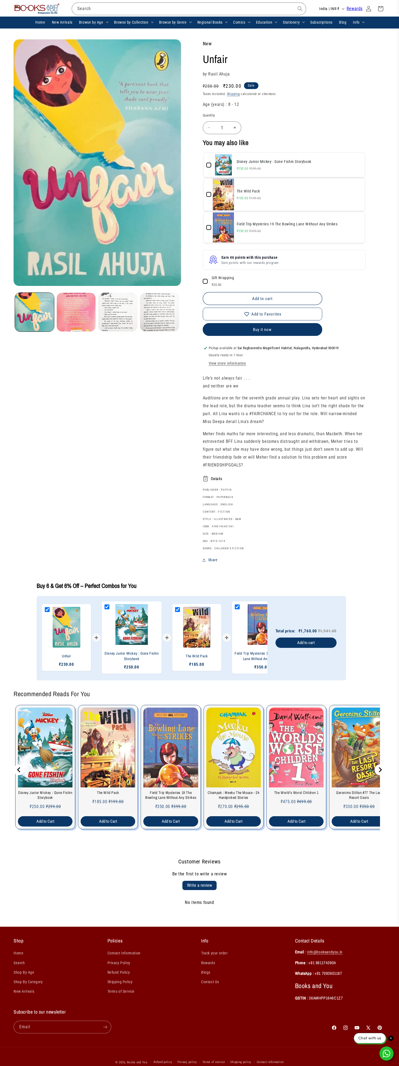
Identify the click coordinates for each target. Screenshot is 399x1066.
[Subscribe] (105, 1027)
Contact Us (210, 982)
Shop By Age (24, 972)
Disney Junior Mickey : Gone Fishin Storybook (45, 795)
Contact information (270, 1062)
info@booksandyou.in (324, 952)
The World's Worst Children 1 (296, 792)
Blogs (205, 972)
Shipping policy (240, 1062)
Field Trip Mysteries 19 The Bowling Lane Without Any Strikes (170, 795)
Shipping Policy (120, 982)
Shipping (233, 94)
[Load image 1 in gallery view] (34, 312)
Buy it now (262, 329)
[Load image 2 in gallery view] (76, 312)
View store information (227, 363)
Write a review (199, 885)
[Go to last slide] (19, 769)
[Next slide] (380, 769)
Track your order (214, 953)
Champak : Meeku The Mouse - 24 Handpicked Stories (233, 795)
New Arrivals (24, 991)
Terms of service (213, 1062)
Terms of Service (121, 991)
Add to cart (306, 642)
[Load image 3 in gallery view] (117, 312)
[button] (93, 22)
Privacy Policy (118, 963)
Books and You (137, 1062)
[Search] (300, 9)
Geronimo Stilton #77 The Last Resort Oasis (359, 795)
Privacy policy (187, 1062)
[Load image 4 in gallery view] (159, 312)
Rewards (355, 8)
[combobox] (189, 9)
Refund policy (163, 1062)
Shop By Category (28, 982)
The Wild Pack (108, 792)
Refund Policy (118, 972)
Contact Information (124, 953)
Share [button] (213, 560)
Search (19, 963)
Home (18, 953)
